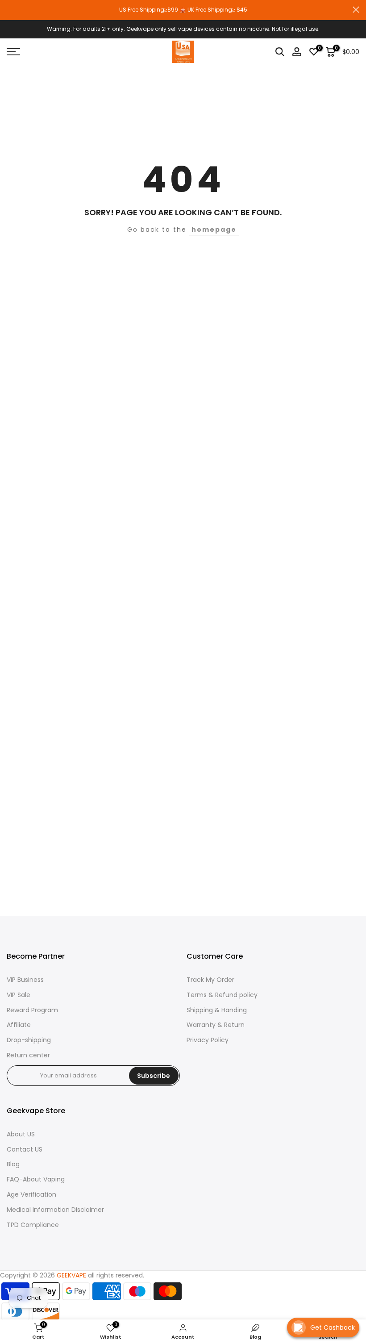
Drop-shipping (29, 1040)
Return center (28, 1055)
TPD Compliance (33, 1225)
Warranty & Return (216, 1025)
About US (21, 1134)
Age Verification (31, 1194)
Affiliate (19, 1025)
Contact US (24, 1149)
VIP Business (25, 980)
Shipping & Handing (217, 1010)
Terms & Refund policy (222, 995)
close (10, 9)
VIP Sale (18, 995)
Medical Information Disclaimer (55, 1210)
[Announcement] (183, 9)
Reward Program (32, 1010)
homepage (214, 229)
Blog (13, 1164)
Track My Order (210, 980)
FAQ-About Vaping (36, 1179)
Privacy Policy (208, 1040)
